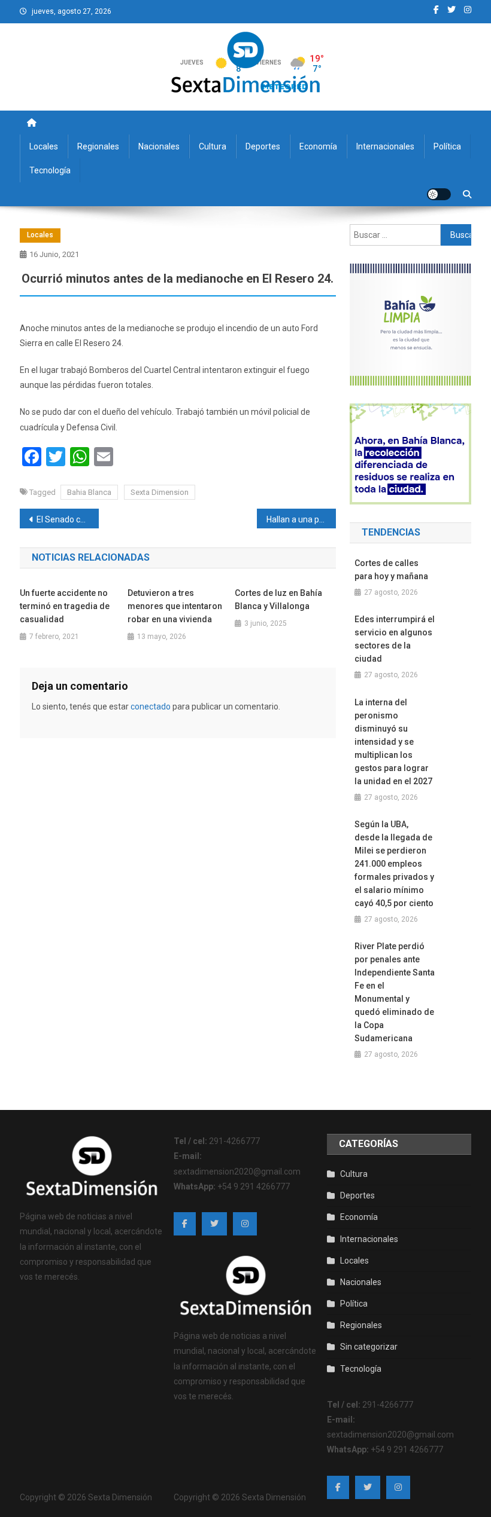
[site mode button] (439, 194)
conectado (151, 706)
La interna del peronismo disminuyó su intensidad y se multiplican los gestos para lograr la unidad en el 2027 (393, 742)
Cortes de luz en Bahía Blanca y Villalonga (278, 599)
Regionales (98, 146)
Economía (318, 146)
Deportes (263, 146)
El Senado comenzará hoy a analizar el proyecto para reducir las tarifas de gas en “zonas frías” (68, 519)
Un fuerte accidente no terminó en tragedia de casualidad (65, 606)
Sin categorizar (369, 1346)
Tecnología (50, 170)
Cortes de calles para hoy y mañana (391, 569)
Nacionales (159, 146)
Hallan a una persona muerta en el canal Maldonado (301, 519)
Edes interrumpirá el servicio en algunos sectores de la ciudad (394, 638)
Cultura (212, 146)
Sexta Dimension (160, 492)
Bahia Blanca (89, 492)
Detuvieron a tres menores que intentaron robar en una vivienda (175, 606)
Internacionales (385, 146)
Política (447, 146)
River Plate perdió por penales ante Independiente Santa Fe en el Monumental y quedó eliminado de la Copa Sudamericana (394, 992)
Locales (43, 146)
